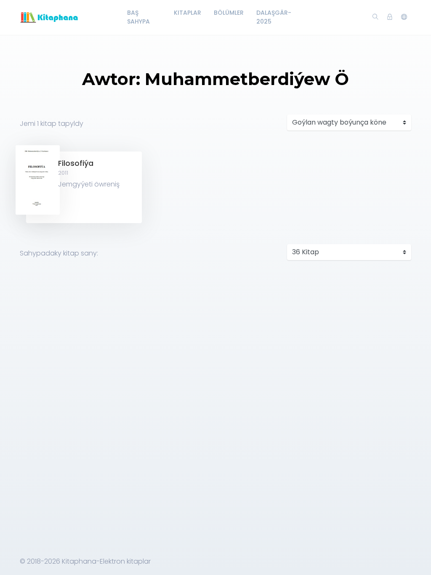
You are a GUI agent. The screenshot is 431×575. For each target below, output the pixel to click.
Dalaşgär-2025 (273, 17)
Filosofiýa (75, 163)
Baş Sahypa (138, 17)
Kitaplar (187, 12)
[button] (404, 17)
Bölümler (229, 12)
